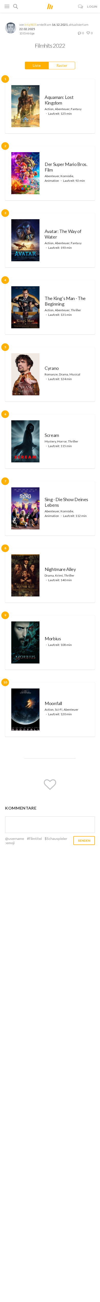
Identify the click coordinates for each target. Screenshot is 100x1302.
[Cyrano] (25, 374)
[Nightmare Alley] (25, 575)
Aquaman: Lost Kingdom (59, 100)
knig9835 (31, 25)
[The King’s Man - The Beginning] (25, 307)
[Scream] (25, 441)
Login (92, 6)
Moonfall (53, 703)
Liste (37, 65)
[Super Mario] (25, 173)
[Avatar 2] (25, 240)
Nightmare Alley (60, 569)
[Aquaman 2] (25, 106)
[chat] (80, 6)
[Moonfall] (25, 709)
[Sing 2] (25, 508)
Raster (61, 65)
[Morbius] (25, 642)
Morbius (53, 638)
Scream (52, 435)
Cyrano (52, 368)
